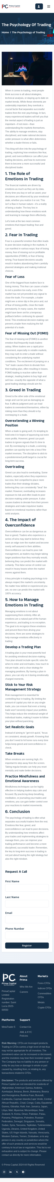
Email (8, 913)
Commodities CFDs (44, 995)
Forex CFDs (44, 983)
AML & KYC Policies (26, 1034)
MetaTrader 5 (8, 1027)
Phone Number (14, 928)
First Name (12, 881)
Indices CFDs (45, 988)
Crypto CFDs (44, 1007)
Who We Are (26, 987)
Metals (41, 1002)
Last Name (12, 897)
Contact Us (25, 1027)
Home (5, 32)
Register (27, 945)
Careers (24, 992)
